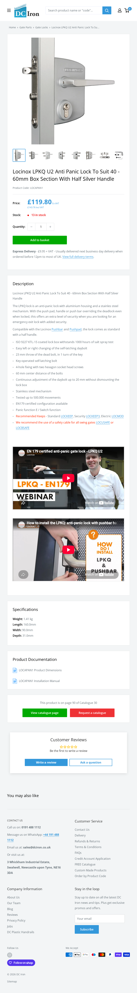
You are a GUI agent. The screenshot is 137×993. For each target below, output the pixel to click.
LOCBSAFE (22, 428)
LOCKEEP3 (93, 416)
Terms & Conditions (88, 847)
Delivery (80, 835)
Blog (10, 909)
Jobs (10, 926)
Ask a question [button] (90, 762)
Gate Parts (25, 27)
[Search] (106, 10)
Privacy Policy (16, 920)
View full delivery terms (77, 257)
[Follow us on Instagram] (9, 955)
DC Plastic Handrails (20, 932)
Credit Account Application (93, 859)
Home (12, 27)
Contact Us (82, 830)
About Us (13, 897)
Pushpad (76, 329)
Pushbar (57, 329)
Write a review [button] (46, 762)
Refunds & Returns (87, 841)
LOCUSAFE (103, 422)
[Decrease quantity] (31, 227)
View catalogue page (45, 713)
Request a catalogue (92, 713)
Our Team (14, 903)
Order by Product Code (90, 876)
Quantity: (19, 227)
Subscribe (86, 929)
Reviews (12, 915)
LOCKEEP (67, 416)
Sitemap (12, 981)
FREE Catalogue (85, 864)
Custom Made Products (90, 870)
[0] (127, 10)
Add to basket (39, 240)
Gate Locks (41, 27)
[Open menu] (9, 10)
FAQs (78, 853)
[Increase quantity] (50, 227)
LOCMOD (118, 416)
